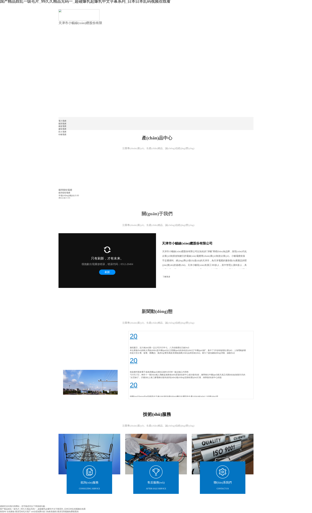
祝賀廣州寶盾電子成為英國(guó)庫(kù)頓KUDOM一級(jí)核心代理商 (159, 372)
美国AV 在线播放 (7, 511)
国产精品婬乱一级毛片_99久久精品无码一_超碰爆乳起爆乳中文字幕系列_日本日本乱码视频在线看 (43, 509)
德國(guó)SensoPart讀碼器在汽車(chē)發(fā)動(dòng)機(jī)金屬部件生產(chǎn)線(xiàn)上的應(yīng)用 (174, 396)
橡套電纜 (62, 126)
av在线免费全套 (38, 511)
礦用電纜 (62, 124)
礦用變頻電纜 (65, 190)
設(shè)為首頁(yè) (237, 5)
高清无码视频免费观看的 (68, 511)
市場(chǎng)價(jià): (66, 195)
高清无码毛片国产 (23, 511)
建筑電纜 (62, 129)
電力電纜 (62, 121)
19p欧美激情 (51, 511)
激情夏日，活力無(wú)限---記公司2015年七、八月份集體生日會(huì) (159, 347)
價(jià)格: (62, 198)
